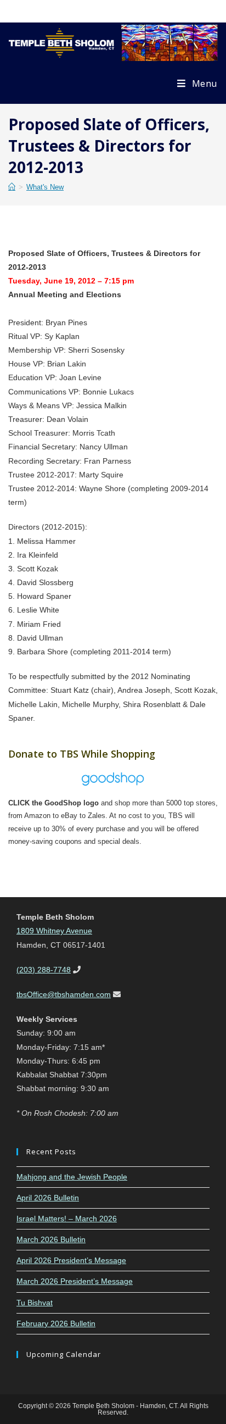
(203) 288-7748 (43, 969)
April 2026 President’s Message (71, 1260)
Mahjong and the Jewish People (71, 1176)
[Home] (11, 187)
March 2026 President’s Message (74, 1281)
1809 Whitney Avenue (54, 930)
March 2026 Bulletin (51, 1239)
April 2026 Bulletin (47, 1197)
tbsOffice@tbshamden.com (63, 994)
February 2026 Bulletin (55, 1323)
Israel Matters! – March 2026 (66, 1218)
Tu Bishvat (34, 1302)
